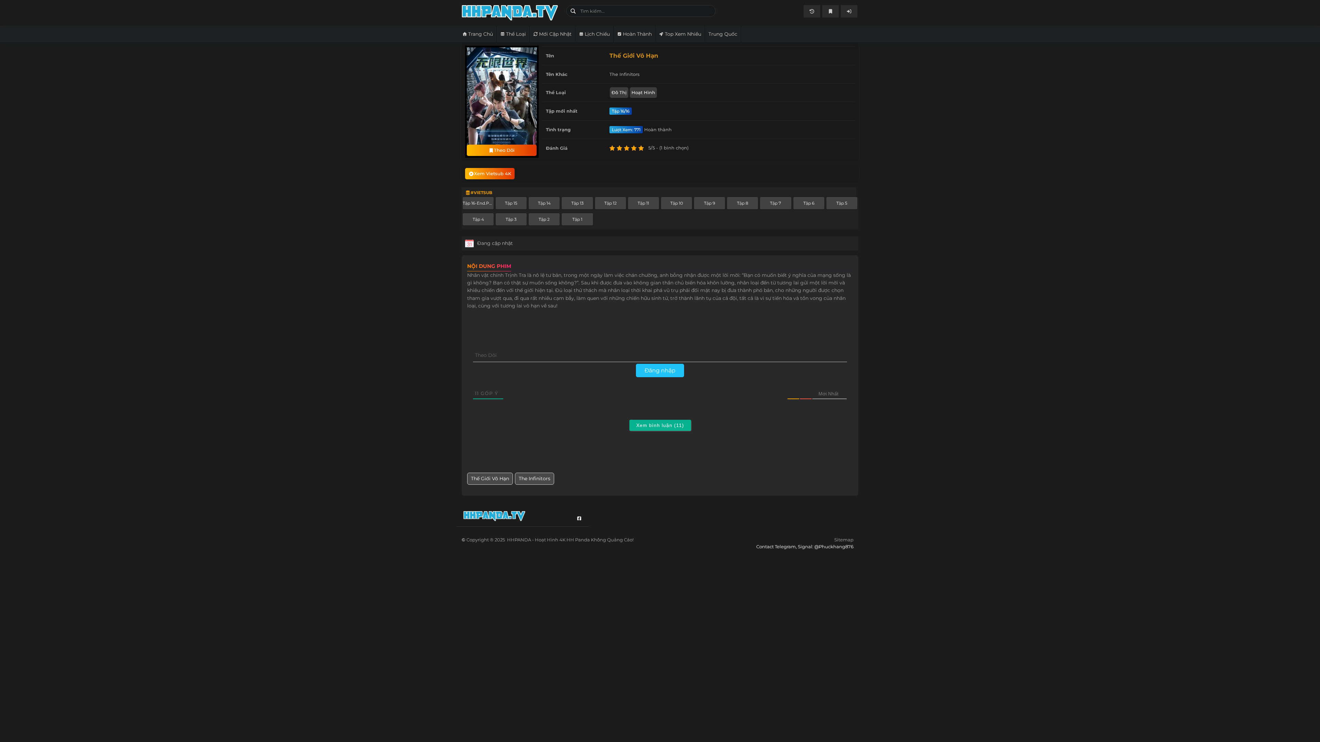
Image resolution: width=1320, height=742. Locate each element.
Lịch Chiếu (597, 34)
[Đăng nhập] (849, 11)
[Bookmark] (830, 11)
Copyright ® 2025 (550, 539)
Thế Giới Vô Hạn (490, 478)
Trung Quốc (722, 34)
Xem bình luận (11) (660, 425)
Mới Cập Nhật (555, 34)
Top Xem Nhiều (683, 34)
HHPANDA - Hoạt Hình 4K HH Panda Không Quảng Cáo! (511, 13)
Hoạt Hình (643, 92)
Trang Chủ (480, 34)
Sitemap (844, 539)
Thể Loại (516, 34)
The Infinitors (534, 478)
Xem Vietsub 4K (492, 173)
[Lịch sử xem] (812, 11)
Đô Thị (619, 92)
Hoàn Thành (637, 34)
